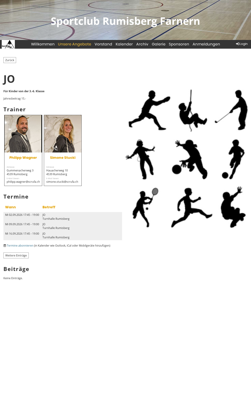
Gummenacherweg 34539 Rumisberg (20, 172)
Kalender (124, 44)
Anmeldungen (206, 44)
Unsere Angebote (74, 44)
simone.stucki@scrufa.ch (62, 182)
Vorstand (103, 44)
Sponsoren (179, 44)
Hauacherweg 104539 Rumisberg (57, 172)
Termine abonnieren (20, 245)
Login (244, 44)
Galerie (158, 44)
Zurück (9, 60)
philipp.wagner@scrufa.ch (23, 182)
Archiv (142, 44)
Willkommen (43, 44)
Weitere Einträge (16, 255)
